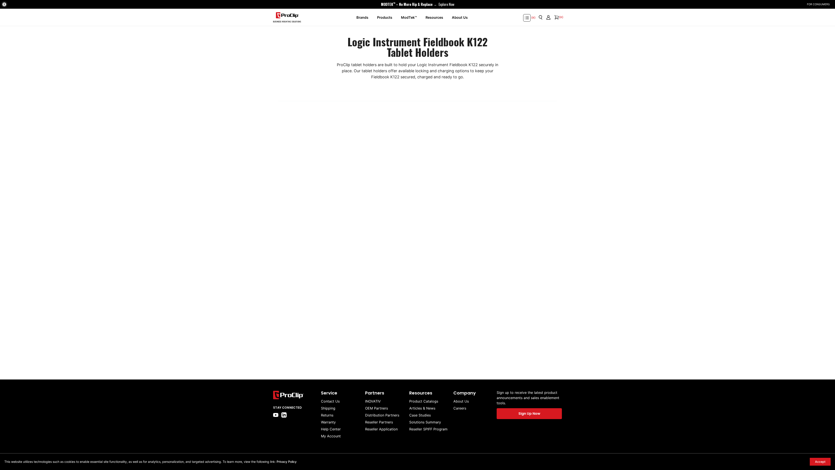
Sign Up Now (529, 413)
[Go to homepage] (287, 17)
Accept (820, 461)
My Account (331, 436)
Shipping (328, 408)
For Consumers (818, 4)
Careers (459, 408)
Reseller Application (381, 429)
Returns (327, 415)
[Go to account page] (548, 17)
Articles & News (422, 408)
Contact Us (330, 401)
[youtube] (275, 415)
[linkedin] (284, 415)
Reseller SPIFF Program (428, 429)
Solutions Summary (425, 422)
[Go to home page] (295, 395)
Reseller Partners (379, 422)
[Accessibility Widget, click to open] (4, 4)
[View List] (527, 18)
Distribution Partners (382, 415)
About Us (461, 401)
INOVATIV (373, 401)
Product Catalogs (423, 401)
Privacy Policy (287, 461)
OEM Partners (376, 408)
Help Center (331, 429)
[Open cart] (556, 17)
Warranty (328, 422)
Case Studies (420, 415)
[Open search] (540, 17)
